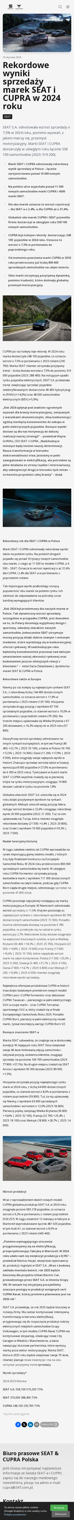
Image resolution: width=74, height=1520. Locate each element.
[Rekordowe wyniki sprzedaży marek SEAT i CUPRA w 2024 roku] (18, 1424)
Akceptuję (59, 1507)
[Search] (60, 6)
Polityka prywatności (15, 1514)
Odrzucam (60, 1514)
